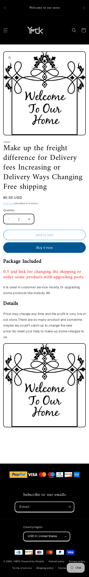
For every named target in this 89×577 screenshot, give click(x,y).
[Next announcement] (84, 8)
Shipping (8, 203)
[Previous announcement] (5, 8)
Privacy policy (77, 561)
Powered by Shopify (32, 561)
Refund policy (57, 561)
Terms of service (22, 568)
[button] (5, 30)
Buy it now (44, 247)
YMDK (17, 561)
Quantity (8, 210)
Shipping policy (45, 568)
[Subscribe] (69, 507)
